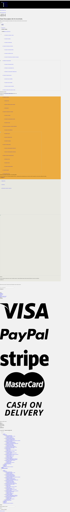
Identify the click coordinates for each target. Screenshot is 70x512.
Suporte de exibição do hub (9, 456)
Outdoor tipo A (8, 450)
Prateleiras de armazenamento (8, 441)
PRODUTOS (5, 434)
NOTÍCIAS (3, 184)
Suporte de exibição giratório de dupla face (11, 458)
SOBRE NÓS (5, 465)
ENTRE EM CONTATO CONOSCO (7, 188)
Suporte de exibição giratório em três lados (11, 459)
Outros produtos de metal (6, 173)
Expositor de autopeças (9, 457)
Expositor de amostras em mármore (10, 446)
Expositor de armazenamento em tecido (11, 489)
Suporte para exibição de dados (10, 484)
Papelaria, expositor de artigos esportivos (10, 460)
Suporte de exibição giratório (8, 494)
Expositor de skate (8, 461)
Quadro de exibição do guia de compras (10, 104)
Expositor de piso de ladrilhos (10, 481)
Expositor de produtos (7, 38)
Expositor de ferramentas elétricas (9, 49)
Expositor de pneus (8, 492)
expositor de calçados (7, 115)
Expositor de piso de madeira (10, 445)
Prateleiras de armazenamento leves (11, 442)
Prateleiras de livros (8, 497)
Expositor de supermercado (8, 42)
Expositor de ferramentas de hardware (10, 438)
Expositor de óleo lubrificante (10, 491)
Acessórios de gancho (7, 463)
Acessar (5, 509)
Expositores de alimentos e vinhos (9, 35)
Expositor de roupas (7, 122)
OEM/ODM (4, 464)
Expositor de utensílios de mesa (9, 53)
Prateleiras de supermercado (6, 31)
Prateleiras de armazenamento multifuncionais (12, 443)
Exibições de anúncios (6, 97)
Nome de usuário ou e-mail (3, 506)
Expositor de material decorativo (9, 444)
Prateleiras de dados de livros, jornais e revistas (11, 483)
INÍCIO (4, 470)
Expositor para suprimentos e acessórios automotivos (10, 126)
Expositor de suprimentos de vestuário (8, 111)
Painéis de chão (7, 100)
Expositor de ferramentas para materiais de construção (13, 440)
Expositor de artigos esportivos (10, 462)
